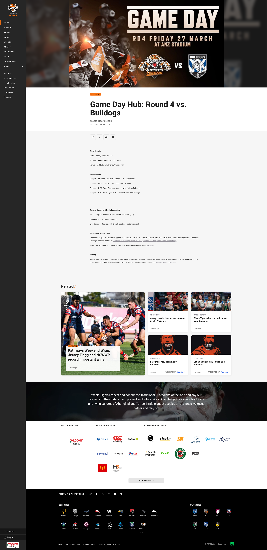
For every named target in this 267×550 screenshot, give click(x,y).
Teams (7, 47)
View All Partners (146, 480)
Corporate (8, 92)
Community (10, 61)
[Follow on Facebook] (97, 493)
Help (93, 544)
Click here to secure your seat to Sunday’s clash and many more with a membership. (144, 241)
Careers (86, 544)
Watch (7, 27)
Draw (7, 37)
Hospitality (9, 87)
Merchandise (10, 78)
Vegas (7, 32)
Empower (8, 97)
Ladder (8, 42)
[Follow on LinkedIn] (121, 493)
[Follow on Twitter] (103, 493)
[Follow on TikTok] (90, 493)
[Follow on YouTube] (115, 493)
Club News (95, 94)
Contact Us (101, 544)
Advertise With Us (113, 544)
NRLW (7, 57)
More (7, 66)
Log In (10, 537)
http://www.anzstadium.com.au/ (164, 262)
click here (149, 245)
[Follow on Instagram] (109, 493)
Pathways (9, 52)
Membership (9, 83)
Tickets (7, 73)
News (7, 23)
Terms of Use (63, 544)
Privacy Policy (75, 544)
